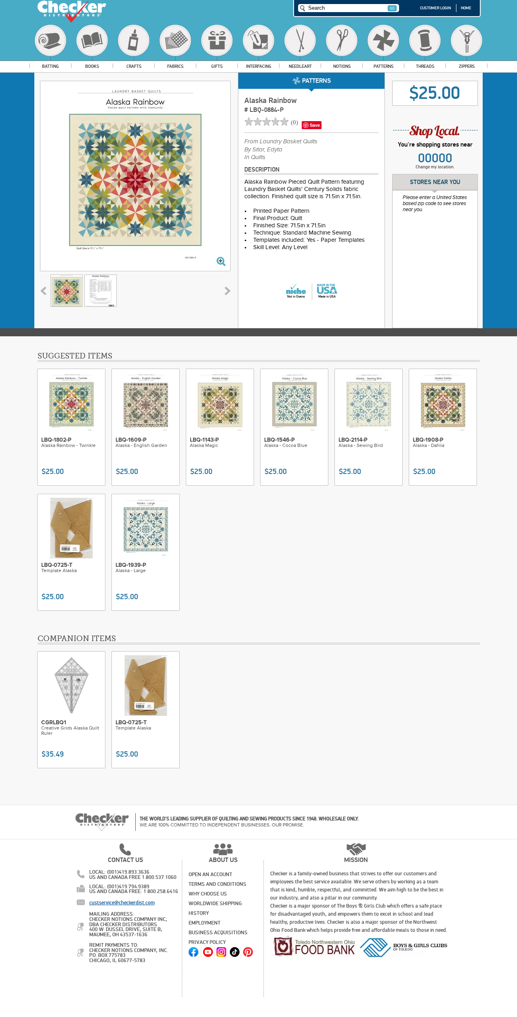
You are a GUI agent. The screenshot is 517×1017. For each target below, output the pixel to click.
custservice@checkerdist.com (122, 903)
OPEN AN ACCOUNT (210, 874)
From (280, 142)
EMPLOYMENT (205, 923)
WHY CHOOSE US (208, 894)
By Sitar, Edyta (263, 150)
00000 (435, 158)
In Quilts (254, 157)
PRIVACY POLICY (207, 942)
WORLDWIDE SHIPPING (215, 903)
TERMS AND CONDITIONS (217, 884)
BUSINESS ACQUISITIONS (218, 932)
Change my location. (435, 167)
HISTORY (199, 913)
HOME (466, 8)
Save (315, 125)
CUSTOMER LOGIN (435, 8)
